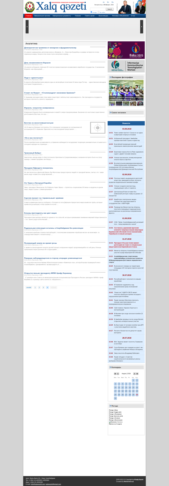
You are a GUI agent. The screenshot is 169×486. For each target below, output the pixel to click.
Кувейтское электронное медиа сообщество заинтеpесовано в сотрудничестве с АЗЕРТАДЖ (122, 201)
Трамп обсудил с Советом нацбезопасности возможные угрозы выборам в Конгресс (124, 359)
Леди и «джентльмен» (33, 78)
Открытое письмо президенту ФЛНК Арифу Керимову (48, 273)
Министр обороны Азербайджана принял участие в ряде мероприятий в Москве (128, 251)
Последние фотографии (122, 77)
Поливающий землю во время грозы (40, 243)
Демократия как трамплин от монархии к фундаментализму (50, 48)
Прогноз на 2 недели (115, 424)
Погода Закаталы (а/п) (116, 416)
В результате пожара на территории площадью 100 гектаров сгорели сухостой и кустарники (126, 268)
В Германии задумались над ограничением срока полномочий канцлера (123, 287)
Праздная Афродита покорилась (38, 168)
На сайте (102, 12)
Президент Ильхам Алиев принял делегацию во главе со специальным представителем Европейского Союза (125, 245)
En (108, 2)
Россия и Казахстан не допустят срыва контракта (128, 332)
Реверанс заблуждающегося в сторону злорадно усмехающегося (53, 258)
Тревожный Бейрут (32, 153)
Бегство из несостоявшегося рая (38, 123)
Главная (29, 16)
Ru (113, 2)
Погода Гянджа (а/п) (115, 412)
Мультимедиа (103, 16)
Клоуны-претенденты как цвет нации (40, 213)
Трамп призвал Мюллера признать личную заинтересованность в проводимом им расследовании (124, 302)
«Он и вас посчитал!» (33, 138)
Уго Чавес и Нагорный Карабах (38, 183)
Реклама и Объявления (120, 16)
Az (104, 2)
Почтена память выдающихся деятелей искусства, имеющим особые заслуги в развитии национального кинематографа (125, 180)
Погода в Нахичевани (115, 420)
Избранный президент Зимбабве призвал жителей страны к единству (127, 139)
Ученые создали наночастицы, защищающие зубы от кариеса (125, 187)
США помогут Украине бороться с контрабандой (126, 309)
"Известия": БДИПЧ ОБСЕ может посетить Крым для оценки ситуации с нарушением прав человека (125, 294)
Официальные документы (62, 16)
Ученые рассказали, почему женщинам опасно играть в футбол (128, 158)
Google (95, 12)
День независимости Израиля (37, 63)
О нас (133, 16)
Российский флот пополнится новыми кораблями (127, 280)
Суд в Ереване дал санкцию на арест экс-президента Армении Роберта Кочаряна (128, 348)
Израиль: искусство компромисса (39, 108)
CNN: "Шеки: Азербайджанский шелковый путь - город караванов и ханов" (128, 223)
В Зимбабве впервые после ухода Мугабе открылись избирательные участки (128, 320)
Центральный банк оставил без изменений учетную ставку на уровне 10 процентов (125, 194)
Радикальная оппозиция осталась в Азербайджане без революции (53, 228)
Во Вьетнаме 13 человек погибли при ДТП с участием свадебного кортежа (129, 326)
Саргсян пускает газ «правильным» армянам (43, 198)
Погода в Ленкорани (115, 414)
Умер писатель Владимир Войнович (126, 353)
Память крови (90, 16)
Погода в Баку (113, 410)
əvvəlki (28, 287)
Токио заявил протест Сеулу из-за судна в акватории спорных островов (128, 134)
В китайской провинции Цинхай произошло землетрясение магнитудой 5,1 (125, 146)
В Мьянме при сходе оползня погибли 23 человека (128, 314)
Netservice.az (129, 481)
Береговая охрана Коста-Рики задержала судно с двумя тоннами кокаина (128, 153)
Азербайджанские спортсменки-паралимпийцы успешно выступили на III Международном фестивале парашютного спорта (126, 259)
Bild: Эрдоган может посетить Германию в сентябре (128, 343)
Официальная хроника (42, 16)
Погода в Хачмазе (114, 418)
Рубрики (78, 16)
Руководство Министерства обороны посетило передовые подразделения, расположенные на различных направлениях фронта (125, 210)
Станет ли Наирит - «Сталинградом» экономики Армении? (49, 93)
